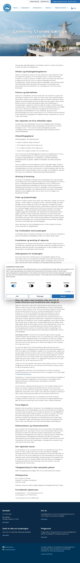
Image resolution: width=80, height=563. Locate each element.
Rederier (48, 8)
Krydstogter (25, 8)
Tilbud (15, 8)
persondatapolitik (59, 551)
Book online (34, 1)
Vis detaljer (68, 291)
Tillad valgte (40, 296)
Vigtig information (60, 8)
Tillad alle (62, 296)
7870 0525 (73, 1)
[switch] (31, 286)
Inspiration (45, 1)
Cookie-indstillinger (47, 554)
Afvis (17, 296)
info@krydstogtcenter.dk (59, 1)
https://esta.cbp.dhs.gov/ (24, 374)
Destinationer (37, 8)
